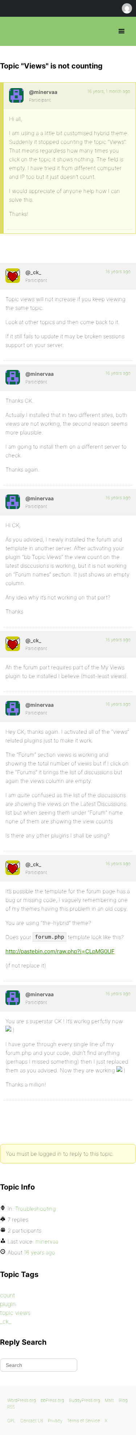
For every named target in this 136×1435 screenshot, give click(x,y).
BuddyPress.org (84, 1400)
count (7, 1295)
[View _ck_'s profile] (12, 275)
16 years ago (118, 271)
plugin (8, 1304)
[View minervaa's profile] (16, 95)
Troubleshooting (35, 1208)
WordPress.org (21, 1400)
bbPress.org (12, 31)
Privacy (55, 1420)
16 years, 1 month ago (108, 91)
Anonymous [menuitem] (126, 8)
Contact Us (31, 1420)
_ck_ (5, 1321)
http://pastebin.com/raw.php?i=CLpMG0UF (60, 951)
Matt (109, 1400)
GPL (11, 1420)
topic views (15, 1312)
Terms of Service (83, 1420)
